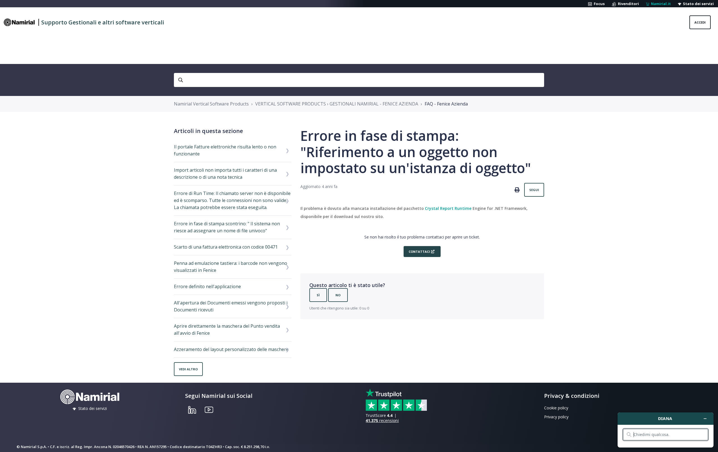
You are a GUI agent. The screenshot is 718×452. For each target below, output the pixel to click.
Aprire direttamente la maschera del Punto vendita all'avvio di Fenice (227, 329)
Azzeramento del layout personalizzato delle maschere (231, 349)
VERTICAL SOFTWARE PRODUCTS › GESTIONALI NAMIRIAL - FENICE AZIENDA (336, 104)
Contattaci (419, 251)
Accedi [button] (700, 22)
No (337, 295)
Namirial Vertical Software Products (211, 104)
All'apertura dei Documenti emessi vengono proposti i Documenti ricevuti (230, 306)
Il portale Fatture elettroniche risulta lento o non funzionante (225, 150)
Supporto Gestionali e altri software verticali (102, 22)
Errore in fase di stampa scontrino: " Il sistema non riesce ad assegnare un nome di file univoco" (227, 227)
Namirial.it (660, 3)
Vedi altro (188, 369)
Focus (598, 3)
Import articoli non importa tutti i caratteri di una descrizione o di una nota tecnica (225, 173)
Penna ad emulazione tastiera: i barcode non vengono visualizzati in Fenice (230, 266)
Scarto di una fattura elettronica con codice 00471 (226, 247)
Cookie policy (556, 407)
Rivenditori (627, 3)
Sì (318, 295)
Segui (534, 190)
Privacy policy (556, 416)
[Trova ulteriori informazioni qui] (665, 430)
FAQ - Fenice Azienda (446, 104)
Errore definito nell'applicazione (207, 286)
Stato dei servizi (697, 3)
